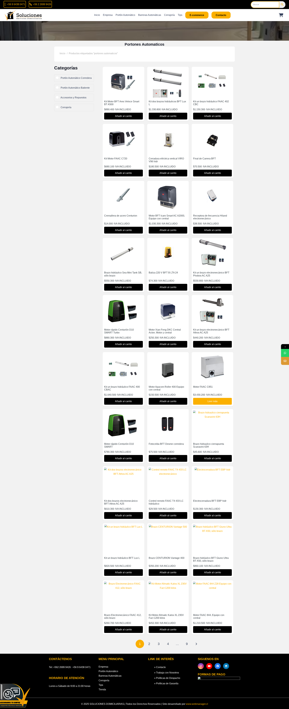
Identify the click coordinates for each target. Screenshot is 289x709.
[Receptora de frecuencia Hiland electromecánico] (212, 184)
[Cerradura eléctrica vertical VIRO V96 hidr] (168, 127)
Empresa (103, 666)
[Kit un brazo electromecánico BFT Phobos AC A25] (212, 241)
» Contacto (160, 667)
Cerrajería (65, 107)
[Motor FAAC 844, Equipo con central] (212, 583)
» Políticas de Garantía (166, 683)
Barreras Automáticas (110, 675)
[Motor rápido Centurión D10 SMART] (123, 412)
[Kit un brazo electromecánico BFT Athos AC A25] (212, 298)
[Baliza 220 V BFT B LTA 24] (168, 241)
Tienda (102, 689)
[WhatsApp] (285, 353)
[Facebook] (218, 666)
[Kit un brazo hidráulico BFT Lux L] (123, 526)
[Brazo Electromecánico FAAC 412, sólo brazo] (123, 583)
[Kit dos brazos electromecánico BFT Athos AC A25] (123, 469)
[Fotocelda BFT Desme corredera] (168, 412)
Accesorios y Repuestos (73, 97)
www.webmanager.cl (197, 704)
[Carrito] (281, 15)
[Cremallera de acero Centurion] (123, 184)
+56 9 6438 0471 (82, 667)
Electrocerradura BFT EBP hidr (209, 501)
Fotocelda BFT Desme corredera (166, 444)
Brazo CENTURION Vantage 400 (166, 558)
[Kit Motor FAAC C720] (123, 127)
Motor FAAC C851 (203, 387)
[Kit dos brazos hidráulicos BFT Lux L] (168, 70)
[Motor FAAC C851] (212, 355)
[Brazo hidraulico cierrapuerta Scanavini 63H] (212, 412)
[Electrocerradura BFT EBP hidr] (212, 469)
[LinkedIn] (226, 666)
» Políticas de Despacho (167, 678)
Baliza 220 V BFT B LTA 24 (163, 272)
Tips (101, 685)
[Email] (285, 361)
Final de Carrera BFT (204, 158)
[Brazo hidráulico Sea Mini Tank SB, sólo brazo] (123, 241)
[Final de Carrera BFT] (212, 127)
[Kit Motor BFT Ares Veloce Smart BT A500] (123, 70)
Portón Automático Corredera (76, 78)
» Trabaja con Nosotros (166, 672)
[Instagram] (201, 666)
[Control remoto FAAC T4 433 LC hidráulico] (168, 469)
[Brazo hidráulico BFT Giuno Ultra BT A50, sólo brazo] (212, 526)
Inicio (62, 53)
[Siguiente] (196, 644)
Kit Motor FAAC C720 (115, 158)
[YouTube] (209, 666)
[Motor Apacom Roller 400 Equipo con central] (168, 355)
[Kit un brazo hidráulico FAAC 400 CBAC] (123, 355)
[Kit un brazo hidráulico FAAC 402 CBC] (212, 70)
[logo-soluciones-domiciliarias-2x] (23, 15)
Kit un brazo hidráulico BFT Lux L (122, 558)
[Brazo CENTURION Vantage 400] (168, 526)
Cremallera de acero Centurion (120, 215)
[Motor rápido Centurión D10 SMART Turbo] (123, 298)
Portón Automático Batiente (75, 87)
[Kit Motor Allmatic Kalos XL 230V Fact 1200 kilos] (168, 583)
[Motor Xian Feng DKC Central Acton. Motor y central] (168, 298)
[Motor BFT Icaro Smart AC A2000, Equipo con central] (168, 184)
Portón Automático (108, 671)
